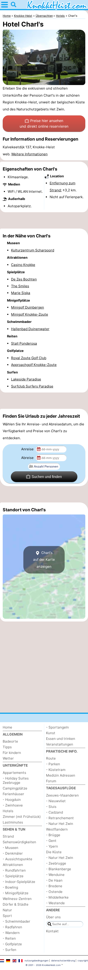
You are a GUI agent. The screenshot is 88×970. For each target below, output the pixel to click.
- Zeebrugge (56, 863)
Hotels (8, 811)
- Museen (10, 848)
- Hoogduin (12, 799)
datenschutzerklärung (63, 960)
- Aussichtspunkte (17, 859)
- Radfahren (12, 927)
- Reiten (9, 938)
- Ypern (52, 846)
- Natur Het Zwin (59, 823)
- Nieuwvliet (56, 801)
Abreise (28, 458)
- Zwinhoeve (13, 805)
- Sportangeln (57, 727)
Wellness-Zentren (17, 899)
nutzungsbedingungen (37, 960)
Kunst (50, 733)
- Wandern (11, 933)
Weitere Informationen (29, 154)
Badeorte (10, 741)
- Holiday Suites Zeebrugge (16, 780)
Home (7, 727)
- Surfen (9, 950)
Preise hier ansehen (44, 123)
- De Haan (54, 880)
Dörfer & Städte (15, 904)
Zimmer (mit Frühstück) (22, 816)
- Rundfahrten (14, 870)
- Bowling (10, 887)
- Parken (53, 764)
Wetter (8, 758)
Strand (8, 836)
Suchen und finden (47, 477)
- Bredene (54, 886)
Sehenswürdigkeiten (19, 842)
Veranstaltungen (59, 744)
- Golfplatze (12, 944)
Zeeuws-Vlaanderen (62, 795)
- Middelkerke (57, 897)
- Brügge (53, 835)
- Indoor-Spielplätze (19, 882)
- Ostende (54, 892)
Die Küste (54, 852)
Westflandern (57, 829)
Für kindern (12, 753)
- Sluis (51, 806)
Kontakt (52, 931)
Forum (51, 781)
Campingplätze (15, 788)
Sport (7, 916)
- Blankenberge (58, 869)
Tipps (7, 747)
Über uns (53, 917)
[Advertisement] (44, 220)
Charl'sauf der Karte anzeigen (44, 560)
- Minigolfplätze (15, 893)
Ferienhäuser (13, 794)
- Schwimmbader (16, 921)
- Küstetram (55, 770)
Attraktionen (13, 865)
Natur (7, 910)
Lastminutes (13, 822)
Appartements (14, 772)
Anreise (28, 449)
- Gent (51, 840)
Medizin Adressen (60, 775)
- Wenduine (55, 875)
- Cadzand (54, 812)
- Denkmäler (13, 853)
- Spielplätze (13, 876)
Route (51, 758)
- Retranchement (60, 818)
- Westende (55, 903)
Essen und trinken (60, 738)
